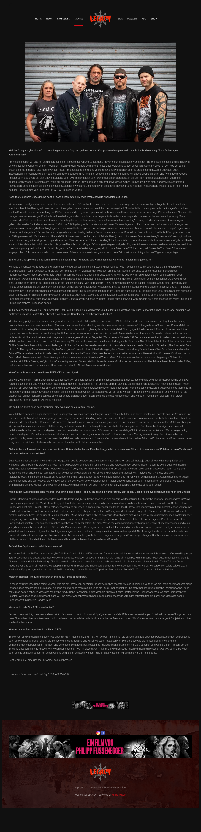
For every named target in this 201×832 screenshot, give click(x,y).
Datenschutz (96, 787)
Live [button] (120, 18)
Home (38, 18)
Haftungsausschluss (115, 787)
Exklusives (63, 18)
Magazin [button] (132, 18)
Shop (154, 18)
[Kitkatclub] (100, 704)
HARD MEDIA (119, 794)
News (49, 18)
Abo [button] (144, 18)
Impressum (80, 787)
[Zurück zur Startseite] (100, 18)
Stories (78, 18)
